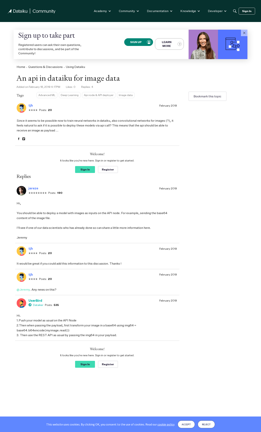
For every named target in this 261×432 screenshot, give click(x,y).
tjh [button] (30, 105)
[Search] (234, 11)
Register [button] (108, 169)
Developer (215, 11)
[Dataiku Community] (31, 11)
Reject (206, 424)
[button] (244, 33)
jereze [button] (33, 188)
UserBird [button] (35, 300)
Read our (159, 424)
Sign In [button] (85, 169)
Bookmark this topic (207, 96)
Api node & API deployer (98, 95)
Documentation (158, 11)
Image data (126, 95)
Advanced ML (46, 95)
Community (127, 11)
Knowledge (188, 11)
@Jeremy (23, 289)
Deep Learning (70, 95)
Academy (100, 11)
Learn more (166, 43)
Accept (186, 424)
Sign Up (136, 42)
